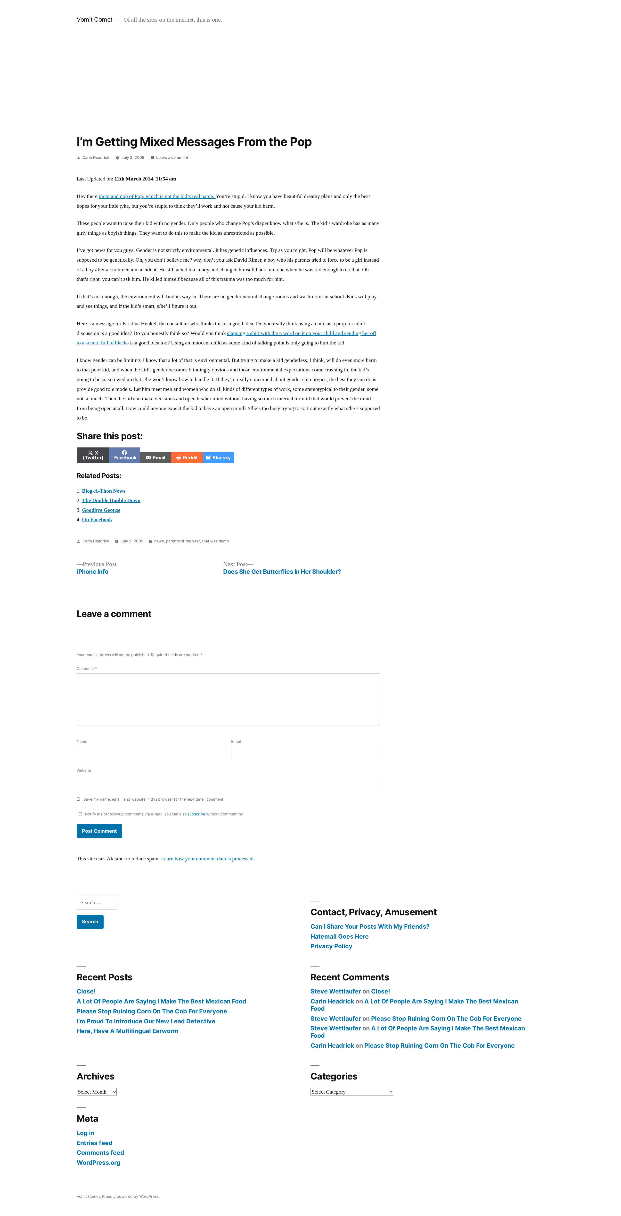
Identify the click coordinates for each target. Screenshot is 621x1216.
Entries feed (95, 1143)
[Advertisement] (310, 76)
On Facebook (97, 519)
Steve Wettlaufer (335, 991)
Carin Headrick (95, 157)
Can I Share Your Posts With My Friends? (370, 926)
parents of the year (183, 541)
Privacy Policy (331, 946)
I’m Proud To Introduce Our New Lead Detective (146, 1021)
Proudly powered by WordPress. (131, 1196)
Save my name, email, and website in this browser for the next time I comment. (153, 799)
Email (236, 741)
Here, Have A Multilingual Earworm (128, 1031)
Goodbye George (101, 510)
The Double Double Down (111, 500)
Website (84, 770)
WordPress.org (98, 1162)
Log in (85, 1133)
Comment (87, 668)
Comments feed (100, 1152)
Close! (86, 991)
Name (82, 741)
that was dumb (215, 541)
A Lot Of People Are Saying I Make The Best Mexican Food (161, 1001)
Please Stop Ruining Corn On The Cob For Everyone (152, 1011)
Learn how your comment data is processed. (208, 858)
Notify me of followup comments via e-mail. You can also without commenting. (164, 814)
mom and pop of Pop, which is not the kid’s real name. (157, 196)
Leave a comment (172, 157)
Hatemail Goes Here (339, 936)
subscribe (196, 814)
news (159, 541)
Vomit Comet (95, 19)
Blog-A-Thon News (103, 491)
